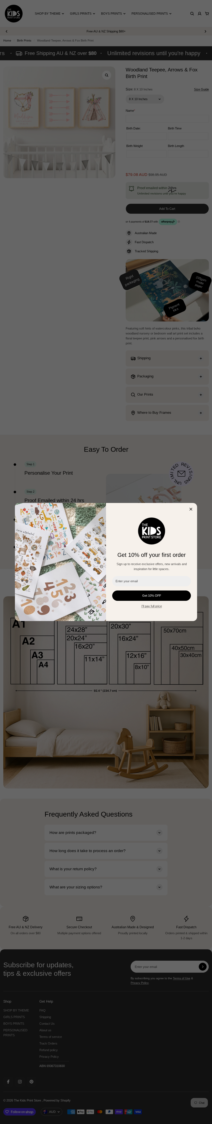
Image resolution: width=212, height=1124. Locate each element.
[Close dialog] (191, 509)
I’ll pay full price (151, 606)
